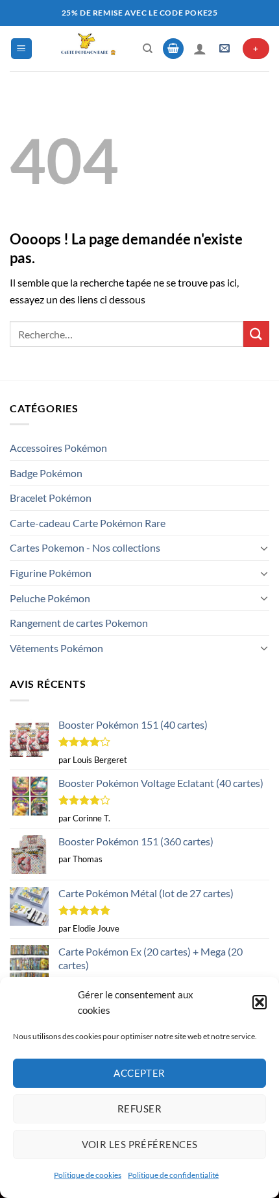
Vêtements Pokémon (56, 648)
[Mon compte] (199, 48)
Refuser (139, 1108)
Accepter (139, 1073)
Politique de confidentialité (173, 1175)
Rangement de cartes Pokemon (79, 623)
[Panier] (173, 49)
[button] (259, 1002)
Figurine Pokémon (50, 573)
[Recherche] (147, 48)
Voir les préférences (140, 1144)
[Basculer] (264, 548)
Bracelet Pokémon (50, 497)
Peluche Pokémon (50, 598)
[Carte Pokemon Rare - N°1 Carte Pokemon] (87, 48)
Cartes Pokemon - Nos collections (85, 547)
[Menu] (21, 49)
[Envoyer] (256, 333)
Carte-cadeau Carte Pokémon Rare (87, 523)
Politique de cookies (87, 1175)
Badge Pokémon (46, 473)
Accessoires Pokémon (58, 447)
